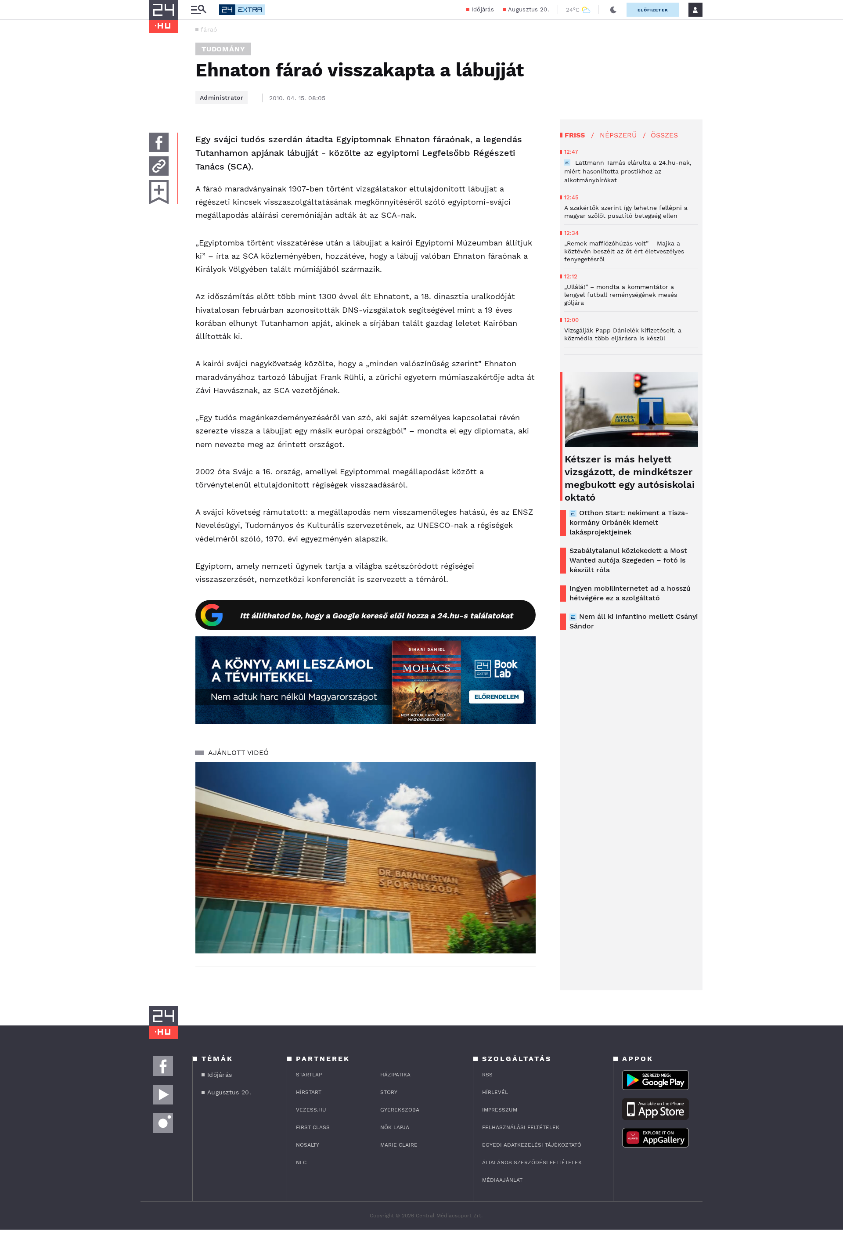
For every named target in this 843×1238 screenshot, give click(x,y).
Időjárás (483, 9)
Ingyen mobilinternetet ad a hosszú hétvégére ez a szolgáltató (630, 593)
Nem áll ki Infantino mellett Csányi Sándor (633, 621)
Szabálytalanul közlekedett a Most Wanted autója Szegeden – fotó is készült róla (628, 560)
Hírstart (308, 1092)
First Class (313, 1127)
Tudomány (223, 49)
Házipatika (395, 1075)
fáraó (209, 29)
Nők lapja (394, 1127)
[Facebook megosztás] (159, 142)
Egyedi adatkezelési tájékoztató (531, 1145)
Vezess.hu (311, 1110)
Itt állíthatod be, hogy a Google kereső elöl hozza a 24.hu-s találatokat (376, 615)
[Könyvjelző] (159, 192)
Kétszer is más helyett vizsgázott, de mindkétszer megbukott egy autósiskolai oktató (630, 478)
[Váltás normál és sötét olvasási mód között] (613, 9)
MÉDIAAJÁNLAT (502, 1180)
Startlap (309, 1075)
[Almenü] (198, 10)
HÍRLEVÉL (495, 1092)
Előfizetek (653, 9)
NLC (301, 1162)
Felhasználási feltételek (520, 1127)
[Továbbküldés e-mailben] (159, 166)
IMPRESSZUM (499, 1110)
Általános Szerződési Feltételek (532, 1162)
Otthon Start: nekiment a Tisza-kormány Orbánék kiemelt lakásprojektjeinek (628, 522)
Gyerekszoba (399, 1110)
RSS (487, 1075)
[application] (365, 857)
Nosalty (307, 1145)
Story (388, 1092)
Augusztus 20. (528, 9)
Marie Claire (399, 1145)
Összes (664, 135)
